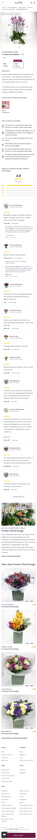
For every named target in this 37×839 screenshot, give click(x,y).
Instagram (23, 773)
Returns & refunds (6, 754)
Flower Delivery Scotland (8, 808)
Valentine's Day (24, 791)
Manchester (4, 799)
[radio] (7, 64)
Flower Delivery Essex (26, 814)
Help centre (4, 760)
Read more (8, 274)
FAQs (2, 752)
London (22, 796)
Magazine (22, 754)
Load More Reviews (18, 497)
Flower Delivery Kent (26, 808)
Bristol (3, 802)
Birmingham (23, 799)
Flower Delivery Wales (7, 811)
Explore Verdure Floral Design (11, 556)
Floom (4, 7)
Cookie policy (5, 770)
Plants (4, 57)
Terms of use (5, 778)
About (21, 752)
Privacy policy (5, 773)
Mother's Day (5, 794)
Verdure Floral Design (8, 9)
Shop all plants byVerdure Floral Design (14, 738)
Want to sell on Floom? (26, 760)
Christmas (4, 791)
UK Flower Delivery (6, 805)
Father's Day (23, 794)
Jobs (21, 757)
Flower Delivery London (26, 805)
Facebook (22, 770)
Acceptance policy (7, 781)
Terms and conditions (7, 775)
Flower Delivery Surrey (26, 811)
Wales (21, 802)
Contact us (4, 757)
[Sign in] (31, 3)
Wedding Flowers (6, 796)
